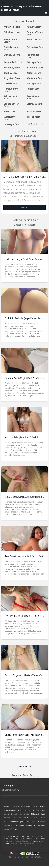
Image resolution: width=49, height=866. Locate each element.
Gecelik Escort (15, 836)
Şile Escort (9, 111)
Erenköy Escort (12, 54)
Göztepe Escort (35, 62)
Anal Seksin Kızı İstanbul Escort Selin (24, 556)
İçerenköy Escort (13, 67)
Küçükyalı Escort (35, 78)
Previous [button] (4, 155)
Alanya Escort (34, 810)
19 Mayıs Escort (12, 26)
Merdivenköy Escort (11, 89)
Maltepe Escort (35, 83)
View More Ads (24, 766)
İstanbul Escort (35, 67)
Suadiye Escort (35, 111)
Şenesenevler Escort (11, 104)
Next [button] (44, 155)
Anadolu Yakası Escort (35, 33)
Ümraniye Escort (12, 124)
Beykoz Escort (34, 39)
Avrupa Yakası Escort (11, 40)
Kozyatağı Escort (13, 78)
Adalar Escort (34, 26)
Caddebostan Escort (11, 48)
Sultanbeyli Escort (10, 117)
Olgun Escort (19, 839)
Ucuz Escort (8, 839)
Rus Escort (40, 836)
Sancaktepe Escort (33, 97)
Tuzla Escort (33, 116)
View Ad (24, 207)
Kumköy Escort (18, 814)
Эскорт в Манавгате (22, 841)
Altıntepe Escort (12, 31)
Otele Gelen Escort (28, 836)
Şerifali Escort (34, 103)
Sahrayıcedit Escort (10, 97)
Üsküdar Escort (35, 124)
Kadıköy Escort (11, 72)
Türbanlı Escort (32, 839)
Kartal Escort (34, 72)
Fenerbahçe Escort (33, 55)
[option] (24, 177)
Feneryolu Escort (13, 62)
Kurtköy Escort (11, 83)
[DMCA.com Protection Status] (29, 853)
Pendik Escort (34, 88)
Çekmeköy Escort (36, 47)
